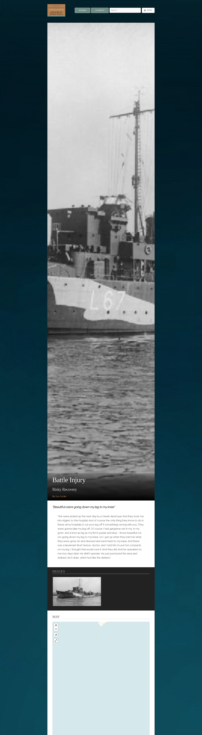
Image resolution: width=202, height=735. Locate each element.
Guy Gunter (60, 496)
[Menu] (148, 10)
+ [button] (56, 625)
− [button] (56, 629)
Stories (82, 10)
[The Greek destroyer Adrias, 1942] (77, 591)
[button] (56, 635)
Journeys (99, 10)
